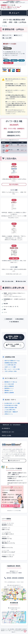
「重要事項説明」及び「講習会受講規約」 (11, 424)
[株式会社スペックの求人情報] (14, 497)
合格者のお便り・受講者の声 (11, 411)
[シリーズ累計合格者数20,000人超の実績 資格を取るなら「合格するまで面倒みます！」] (11, 444)
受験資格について (8, 390)
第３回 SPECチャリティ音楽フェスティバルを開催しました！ (17, 477)
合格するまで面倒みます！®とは (11, 360)
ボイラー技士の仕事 (9, 384)
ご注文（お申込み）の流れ (10, 371)
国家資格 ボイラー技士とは (10, 381)
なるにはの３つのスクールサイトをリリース (17, 483)
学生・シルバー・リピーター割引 (12, 369)
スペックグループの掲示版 (14, 468)
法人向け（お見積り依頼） (15, 345)
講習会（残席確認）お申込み (15, 337)
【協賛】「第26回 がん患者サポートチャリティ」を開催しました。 (17, 473)
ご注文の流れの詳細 (8, 281)
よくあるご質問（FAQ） (10, 409)
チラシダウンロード (15, 460)
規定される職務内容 (9, 386)
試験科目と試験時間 (9, 392)
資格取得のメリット (9, 388)
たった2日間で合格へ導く (10, 364)
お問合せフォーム (8, 414)
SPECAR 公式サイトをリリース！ (15, 480)
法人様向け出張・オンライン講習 (12, 403)
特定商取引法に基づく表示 (8, 431)
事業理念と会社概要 (6, 435)
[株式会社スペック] (3, 467)
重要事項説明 (9, 319)
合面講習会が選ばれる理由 (10, 362)
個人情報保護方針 (15, 321)
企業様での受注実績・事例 (10, 407)
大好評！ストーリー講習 (10, 367)
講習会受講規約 (20, 319)
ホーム (5, 26)
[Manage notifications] (25, 631)
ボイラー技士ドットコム (11, 7)
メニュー (15, 13)
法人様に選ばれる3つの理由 (10, 405)
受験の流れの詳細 (21, 281)
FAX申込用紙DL (15, 184)
